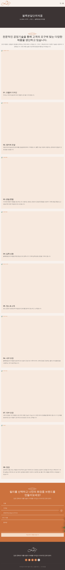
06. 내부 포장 (8, 358)
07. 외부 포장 (8, 413)
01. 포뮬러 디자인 (10, 93)
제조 (31, 19)
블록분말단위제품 (40, 19)
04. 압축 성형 (8, 254)
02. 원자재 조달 (9, 145)
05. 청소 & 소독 (9, 306)
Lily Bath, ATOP (24, 19)
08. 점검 (6, 467)
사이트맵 (43, 567)
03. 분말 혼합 (8, 199)
